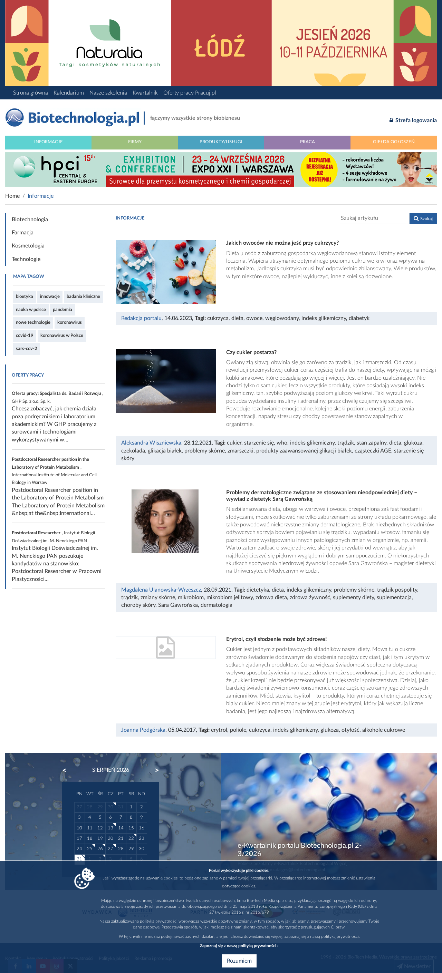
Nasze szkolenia (108, 93)
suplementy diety (353, 597)
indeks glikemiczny (323, 318)
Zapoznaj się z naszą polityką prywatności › (239, 946)
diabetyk (359, 318)
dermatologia (216, 605)
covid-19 (24, 335)
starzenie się (259, 443)
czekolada (133, 451)
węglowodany (282, 318)
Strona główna (30, 93)
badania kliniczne (83, 296)
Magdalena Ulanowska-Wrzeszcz (161, 590)
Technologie (26, 259)
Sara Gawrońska (178, 605)
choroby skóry (138, 605)
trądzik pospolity (397, 590)
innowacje (50, 296)
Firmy (135, 142)
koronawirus (69, 322)
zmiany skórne (158, 597)
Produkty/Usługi (221, 142)
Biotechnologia (30, 219)
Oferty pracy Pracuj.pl (189, 93)
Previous (67, 770)
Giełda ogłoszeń (394, 142)
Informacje (48, 142)
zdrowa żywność (310, 597)
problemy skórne (204, 451)
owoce (254, 318)
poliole (238, 730)
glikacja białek (165, 451)
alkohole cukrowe (383, 730)
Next (153, 770)
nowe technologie (33, 322)
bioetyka (24, 296)
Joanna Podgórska (143, 730)
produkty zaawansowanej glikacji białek (304, 451)
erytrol (219, 730)
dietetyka (258, 590)
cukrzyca (218, 318)
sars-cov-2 (26, 349)
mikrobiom (191, 597)
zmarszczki (240, 451)
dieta (237, 318)
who (282, 443)
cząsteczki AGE (373, 451)
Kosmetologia (28, 246)
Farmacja (22, 232)
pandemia (62, 310)
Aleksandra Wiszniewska (151, 443)
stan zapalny (371, 443)
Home (12, 196)
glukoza (413, 443)
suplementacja (394, 597)
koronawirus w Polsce (61, 335)
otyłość (350, 730)
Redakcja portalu (141, 318)
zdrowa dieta (271, 597)
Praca (307, 142)
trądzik (345, 443)
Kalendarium (69, 93)
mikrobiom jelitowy (229, 597)
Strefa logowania (415, 120)
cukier (234, 443)
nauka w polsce (31, 310)
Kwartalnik (145, 93)
